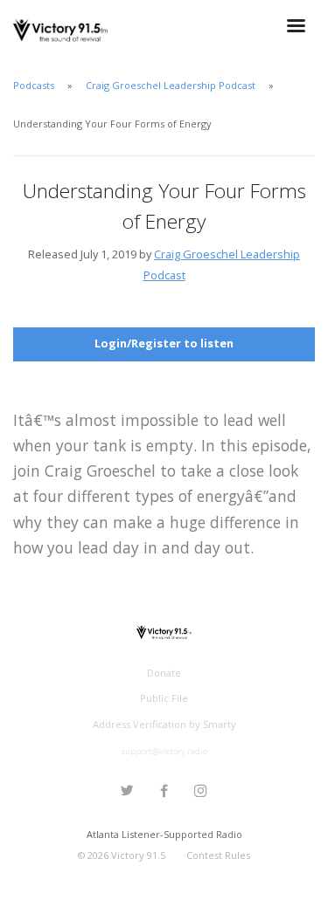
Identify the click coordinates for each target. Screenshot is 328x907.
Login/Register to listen (164, 343)
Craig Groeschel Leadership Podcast (170, 85)
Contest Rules (218, 855)
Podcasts (33, 85)
